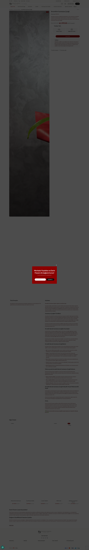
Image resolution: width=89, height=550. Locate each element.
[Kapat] (56, 265)
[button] (2, 547)
